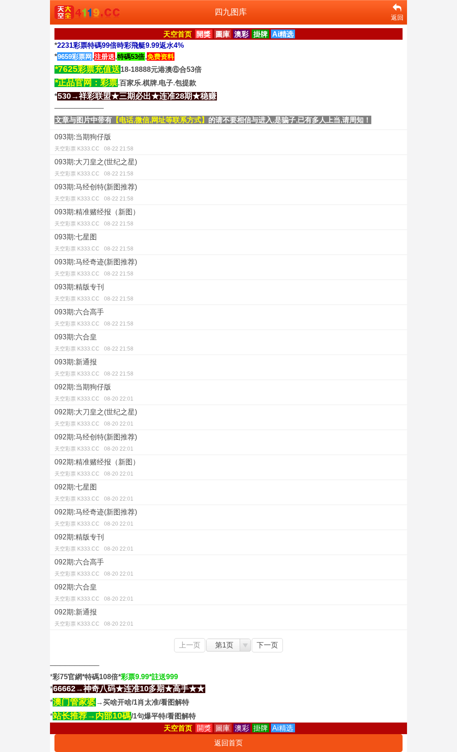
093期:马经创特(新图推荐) (95, 192)
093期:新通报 (93, 367)
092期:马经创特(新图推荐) (95, 442)
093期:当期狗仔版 (93, 142)
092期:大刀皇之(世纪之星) (95, 417)
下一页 (267, 645)
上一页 (189, 645)
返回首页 (228, 743)
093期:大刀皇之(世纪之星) (95, 167)
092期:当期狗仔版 (93, 392)
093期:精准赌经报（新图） (97, 217)
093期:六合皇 (93, 342)
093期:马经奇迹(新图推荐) (95, 267)
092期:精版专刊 (93, 542)
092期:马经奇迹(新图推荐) (95, 517)
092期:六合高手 (93, 567)
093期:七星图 (93, 242)
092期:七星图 (93, 492)
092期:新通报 (93, 617)
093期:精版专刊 (93, 292)
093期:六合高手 (93, 317)
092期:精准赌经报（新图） (97, 467)
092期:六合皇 (93, 592)
